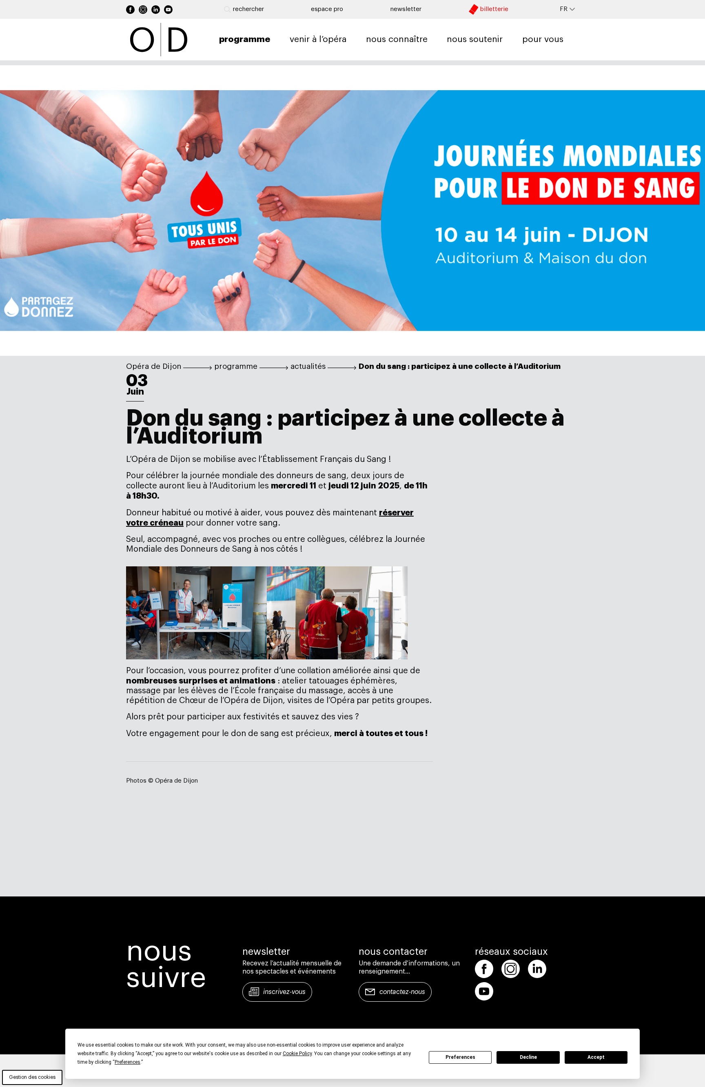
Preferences (460, 1057)
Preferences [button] (127, 1062)
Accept (596, 1057)
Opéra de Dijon (153, 366)
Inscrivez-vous (284, 992)
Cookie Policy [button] (297, 1053)
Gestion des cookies (32, 1077)
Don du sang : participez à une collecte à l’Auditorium (460, 366)
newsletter (405, 9)
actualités (308, 366)
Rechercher (248, 9)
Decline (528, 1057)
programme (235, 366)
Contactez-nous (402, 992)
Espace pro (327, 9)
